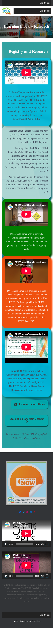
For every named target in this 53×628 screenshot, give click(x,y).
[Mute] (42, 544)
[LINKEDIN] (31, 512)
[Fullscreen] (46, 544)
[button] (43, 3)
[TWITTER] (24, 512)
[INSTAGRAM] (27, 512)
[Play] (6, 544)
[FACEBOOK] (20, 512)
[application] (26, 533)
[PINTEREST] (34, 512)
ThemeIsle (36, 620)
